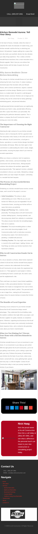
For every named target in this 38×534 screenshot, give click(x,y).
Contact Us (6, 502)
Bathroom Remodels (10, 490)
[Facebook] (19, 530)
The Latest (6, 483)
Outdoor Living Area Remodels (13, 496)
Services (5, 485)
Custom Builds (8, 494)
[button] (19, 22)
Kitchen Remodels (9, 488)
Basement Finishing (9, 492)
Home (4, 481)
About (4, 500)
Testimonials (6, 498)
